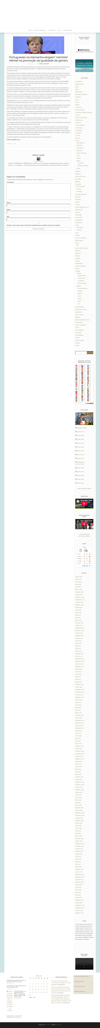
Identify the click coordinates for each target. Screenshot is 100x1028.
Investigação (78, 220)
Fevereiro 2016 (79, 900)
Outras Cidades (82, 283)
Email (9, 209)
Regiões (78, 286)
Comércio (78, 122)
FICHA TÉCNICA (67, 30)
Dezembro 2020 (79, 751)
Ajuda (77, 86)
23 (47, 989)
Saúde (77, 327)
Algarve (80, 293)
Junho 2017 (78, 859)
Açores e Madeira (82, 288)
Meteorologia (79, 240)
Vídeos (77, 345)
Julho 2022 (78, 702)
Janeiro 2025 (78, 625)
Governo (77, 212)
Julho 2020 (78, 764)
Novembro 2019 (79, 784)
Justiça (77, 225)
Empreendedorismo (80, 194)
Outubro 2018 (79, 818)
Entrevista (78, 199)
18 (32, 989)
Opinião (77, 261)
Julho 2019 (78, 795)
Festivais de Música (83, 165)
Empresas (78, 197)
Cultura (77, 140)
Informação (78, 215)
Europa (14, 143)
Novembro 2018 (79, 815)
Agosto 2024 (78, 638)
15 (44, 986)
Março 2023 (78, 682)
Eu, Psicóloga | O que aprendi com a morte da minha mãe (16, 986)
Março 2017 (78, 866)
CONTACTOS (51, 30)
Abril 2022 (78, 710)
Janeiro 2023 (78, 687)
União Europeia (79, 340)
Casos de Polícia (80, 110)
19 (35, 989)
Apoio (77, 99)
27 (38, 992)
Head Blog (59, 1024)
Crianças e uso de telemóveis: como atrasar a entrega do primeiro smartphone (61, 982)
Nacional (77, 250)
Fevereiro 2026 (79, 592)
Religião (77, 317)
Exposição (79, 150)
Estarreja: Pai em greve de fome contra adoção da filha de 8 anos (16, 981)
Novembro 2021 (79, 723)
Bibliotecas (79, 145)
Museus (78, 158)
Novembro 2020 (79, 754)
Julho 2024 (78, 641)
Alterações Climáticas (81, 94)
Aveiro (79, 296)
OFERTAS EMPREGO (79, 991)
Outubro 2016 (79, 879)
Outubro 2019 (79, 787)
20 (38, 989)
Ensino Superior (80, 186)
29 (44, 992)
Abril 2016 (78, 895)
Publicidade (78, 312)
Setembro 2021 (79, 728)
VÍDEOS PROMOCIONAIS (84, 488)
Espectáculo (80, 148)
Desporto (78, 171)
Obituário (77, 258)
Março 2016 (78, 897)
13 (20, 998)
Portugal (77, 271)
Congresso (78, 133)
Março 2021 (78, 743)
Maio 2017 (78, 861)
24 (13, 983)
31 (29, 995)
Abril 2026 (78, 587)
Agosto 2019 (78, 792)
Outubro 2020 (79, 756)
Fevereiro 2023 (79, 684)
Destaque (78, 174)
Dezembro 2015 (79, 905)
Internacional (79, 217)
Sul (78, 303)
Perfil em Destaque (80, 266)
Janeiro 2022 (78, 718)
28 (41, 992)
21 (41, 989)
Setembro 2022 (79, 697)
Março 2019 (78, 805)
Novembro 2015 (79, 908)
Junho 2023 (78, 674)
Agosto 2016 (78, 884)
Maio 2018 (78, 831)
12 (35, 986)
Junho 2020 (78, 766)
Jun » (34, 997)
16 (47, 986)
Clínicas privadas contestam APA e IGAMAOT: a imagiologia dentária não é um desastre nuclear (20, 993)
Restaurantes (79, 322)
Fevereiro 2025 (79, 623)
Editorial (77, 181)
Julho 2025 (78, 610)
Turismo (77, 337)
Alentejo (80, 291)
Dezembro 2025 (79, 597)
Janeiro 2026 (78, 594)
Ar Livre (77, 102)
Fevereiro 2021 (79, 746)
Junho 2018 (78, 828)
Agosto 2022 (78, 700)
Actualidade (78, 81)
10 (30, 986)
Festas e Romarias (81, 153)
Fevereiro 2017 (79, 869)
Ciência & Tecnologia (81, 117)
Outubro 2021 (79, 725)
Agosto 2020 (78, 761)
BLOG (59, 30)
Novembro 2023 (79, 661)
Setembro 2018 (79, 820)
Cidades (78, 273)
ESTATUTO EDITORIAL (40, 30)
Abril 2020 (78, 771)
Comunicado (79, 128)
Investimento (78, 222)
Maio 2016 (78, 892)
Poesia (78, 168)
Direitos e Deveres (80, 176)
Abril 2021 (78, 741)
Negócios (78, 253)
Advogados (79, 227)
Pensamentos (79, 263)
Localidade (81, 280)
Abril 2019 (78, 802)
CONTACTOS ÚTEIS (79, 986)
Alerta (77, 89)
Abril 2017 (78, 864)
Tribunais (78, 230)
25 (32, 992)
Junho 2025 (78, 612)
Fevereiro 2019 (79, 807)
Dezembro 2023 (79, 659)
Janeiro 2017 (78, 872)
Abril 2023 (78, 679)
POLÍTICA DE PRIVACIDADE (81, 976)
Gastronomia (78, 209)
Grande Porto (81, 278)
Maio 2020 (78, 769)
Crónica (77, 138)
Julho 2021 (78, 733)
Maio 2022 (78, 707)
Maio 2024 (78, 646)
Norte (79, 301)
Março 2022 (78, 712)
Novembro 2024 (79, 630)
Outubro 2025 (79, 602)
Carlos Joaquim (44, 63)
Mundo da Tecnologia (81, 248)
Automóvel (78, 107)
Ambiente (78, 97)
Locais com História (80, 238)
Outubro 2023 (79, 664)
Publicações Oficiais (80, 309)
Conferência (78, 130)
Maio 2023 (78, 676)
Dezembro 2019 (79, 782)
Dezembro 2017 (79, 843)
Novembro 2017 (79, 846)
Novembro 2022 (79, 692)
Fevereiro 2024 (79, 653)
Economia (78, 179)
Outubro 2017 (79, 849)
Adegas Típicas (79, 84)
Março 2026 (78, 589)
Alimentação (78, 92)
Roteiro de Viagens (80, 325)
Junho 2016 (78, 890)
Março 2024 (78, 651)
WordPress (48, 1024)
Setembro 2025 (79, 605)
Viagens (77, 343)
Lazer (76, 233)
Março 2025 (78, 620)
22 (44, 989)
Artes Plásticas (80, 143)
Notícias (77, 256)
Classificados (79, 120)
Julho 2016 (78, 887)
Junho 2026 (78, 581)
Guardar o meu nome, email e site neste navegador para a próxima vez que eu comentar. (33, 225)
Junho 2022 (78, 705)
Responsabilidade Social (82, 319)
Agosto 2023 (78, 669)
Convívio (77, 135)
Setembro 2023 (79, 666)
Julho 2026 (78, 579)
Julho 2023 (78, 671)
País (77, 245)
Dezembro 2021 (79, 720)
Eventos (77, 204)
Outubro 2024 (79, 633)
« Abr (30, 997)
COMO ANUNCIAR (79, 981)
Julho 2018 (78, 825)
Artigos (77, 104)
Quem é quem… (79, 314)
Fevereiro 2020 (79, 777)
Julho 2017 (78, 856)
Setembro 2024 (79, 635)
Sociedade (78, 332)
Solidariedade (79, 335)
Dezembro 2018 (79, 813)
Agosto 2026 (78, 576)
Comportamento (80, 125)
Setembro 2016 (79, 882)
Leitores (77, 235)
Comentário (11, 182)
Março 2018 (78, 836)
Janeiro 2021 (78, 748)
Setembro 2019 (79, 789)
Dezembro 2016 (79, 874)
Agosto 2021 (78, 730)
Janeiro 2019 (78, 810)
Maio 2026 (78, 584)
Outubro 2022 (79, 694)
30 (47, 992)
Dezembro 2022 (79, 689)
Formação (79, 191)
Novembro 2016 (79, 877)
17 (13, 988)
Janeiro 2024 (78, 656)
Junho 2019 (78, 797)
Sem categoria (79, 330)
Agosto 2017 (78, 854)
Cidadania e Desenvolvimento (83, 112)
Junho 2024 (78, 643)
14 (41, 986)
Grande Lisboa (82, 275)
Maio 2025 (78, 615)
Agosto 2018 (78, 823)
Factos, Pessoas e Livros (82, 207)
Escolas (78, 189)
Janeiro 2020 (78, 779)
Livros (78, 155)
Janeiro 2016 (78, 902)
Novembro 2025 (79, 599)
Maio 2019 (78, 800)
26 (35, 992)
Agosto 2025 (78, 607)
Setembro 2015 (79, 913)
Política (77, 268)
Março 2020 (78, 774)
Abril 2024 (78, 648)
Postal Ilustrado (79, 307)
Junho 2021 (78, 736)
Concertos (81, 163)
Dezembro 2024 (79, 628)
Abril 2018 (78, 833)
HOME (29, 30)
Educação (78, 184)
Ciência (77, 115)
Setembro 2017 (79, 851)
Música (78, 161)
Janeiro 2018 (78, 841)
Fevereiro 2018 (79, 838)
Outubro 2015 (79, 910)
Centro (79, 298)
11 (32, 986)
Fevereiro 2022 (79, 715)
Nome (9, 202)
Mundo (77, 243)
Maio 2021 (78, 738)
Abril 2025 (78, 617)
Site (8, 216)
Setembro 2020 (79, 759)
